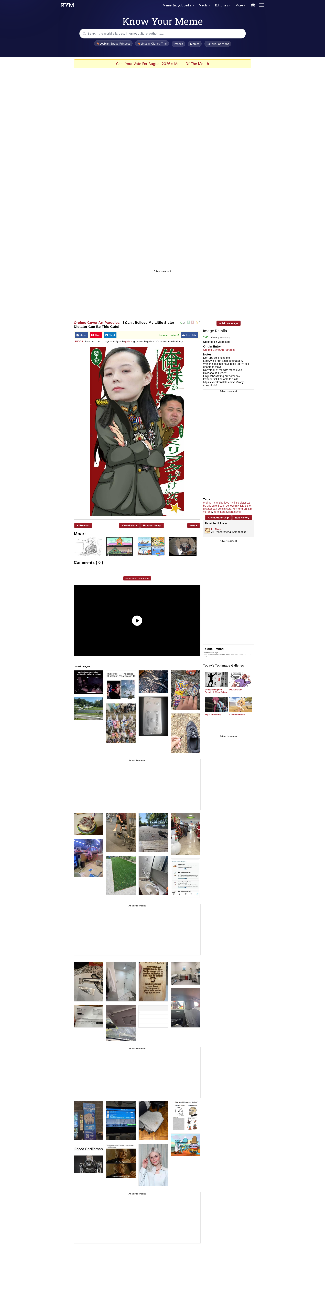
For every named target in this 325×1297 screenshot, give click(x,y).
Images (178, 44)
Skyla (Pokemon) (213, 714)
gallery (128, 341)
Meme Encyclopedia (177, 5)
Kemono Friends (237, 714)
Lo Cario (216, 529)
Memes (194, 44)
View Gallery (129, 525)
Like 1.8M (190, 335)
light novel (234, 511)
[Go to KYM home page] (67, 6)
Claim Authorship (218, 517)
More (239, 5)
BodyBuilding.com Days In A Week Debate (216, 691)
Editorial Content (218, 44)
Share (82, 335)
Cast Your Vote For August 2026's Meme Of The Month (162, 64)
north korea (220, 511)
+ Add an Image (228, 323)
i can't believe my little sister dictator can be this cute (227, 507)
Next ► (193, 525)
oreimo (207, 502)
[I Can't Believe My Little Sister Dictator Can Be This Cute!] (137, 431)
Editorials (221, 5)
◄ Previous (83, 525)
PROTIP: (79, 341)
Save (97, 335)
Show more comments (137, 578)
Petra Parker (235, 690)
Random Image (152, 525)
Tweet (111, 335)
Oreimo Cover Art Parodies (97, 322)
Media (203, 5)
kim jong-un (240, 508)
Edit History (242, 517)
